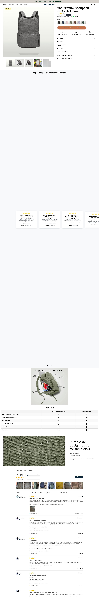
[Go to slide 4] (51, 365)
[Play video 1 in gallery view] (38, 63)
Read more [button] (60, 504)
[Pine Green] (71, 22)
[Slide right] (53, 63)
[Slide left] (4, 63)
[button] (5, 4)
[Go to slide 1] (47, 365)
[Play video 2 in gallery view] (47, 63)
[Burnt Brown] (75, 22)
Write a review (79, 476)
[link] (62, 13)
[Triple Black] (59, 22)
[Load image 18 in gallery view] (29, 63)
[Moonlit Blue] (63, 22)
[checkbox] (65, 492)
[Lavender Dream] (79, 22)
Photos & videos (64, 492)
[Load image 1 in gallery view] (10, 63)
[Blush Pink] (67, 22)
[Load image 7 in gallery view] (19, 63)
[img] (22, 497)
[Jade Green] (83, 22)
